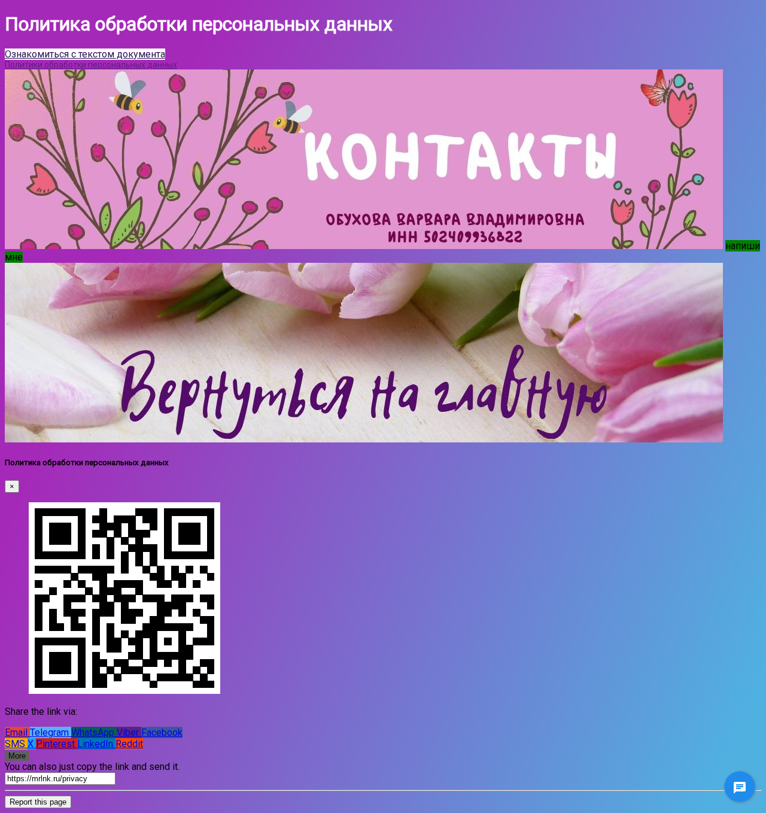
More (17, 755)
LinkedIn (96, 744)
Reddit (129, 744)
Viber (129, 732)
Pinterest (56, 744)
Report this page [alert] (38, 801)
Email (17, 732)
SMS (16, 744)
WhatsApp (94, 732)
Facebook (162, 732)
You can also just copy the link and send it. (92, 766)
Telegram (50, 732)
